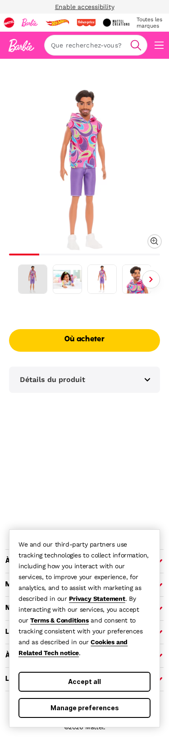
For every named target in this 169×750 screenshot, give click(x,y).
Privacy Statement (97, 598)
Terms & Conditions (59, 620)
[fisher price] (86, 23)
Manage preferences (84, 708)
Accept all (84, 681)
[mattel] (9, 23)
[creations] (116, 23)
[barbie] (29, 23)
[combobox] (95, 45)
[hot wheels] (57, 23)
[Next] (151, 279)
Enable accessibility (84, 7)
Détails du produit (52, 379)
